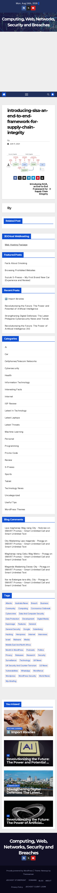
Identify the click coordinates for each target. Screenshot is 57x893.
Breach (34, 603)
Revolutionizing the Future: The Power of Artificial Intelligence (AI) (28, 823)
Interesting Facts (13, 389)
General (32, 624)
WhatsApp (25, 671)
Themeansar (28, 874)
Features (22, 624)
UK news (37, 660)
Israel (8, 639)
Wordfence (38, 671)
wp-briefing (11, 681)
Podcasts (31, 650)
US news (43, 665)
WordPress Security (27, 676)
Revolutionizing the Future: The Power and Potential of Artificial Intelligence (28, 762)
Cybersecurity (12, 368)
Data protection (12, 619)
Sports (8, 474)
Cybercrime (11, 613)
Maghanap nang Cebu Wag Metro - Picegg (27, 553)
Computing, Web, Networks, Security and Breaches (28, 847)
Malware (17, 639)
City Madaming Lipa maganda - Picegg (24, 541)
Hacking (9, 634)
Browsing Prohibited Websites (20, 270)
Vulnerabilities (12, 671)
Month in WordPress (14, 650)
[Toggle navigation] (27, 94)
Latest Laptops (12, 417)
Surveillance (11, 660)
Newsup (44, 871)
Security (41, 655)
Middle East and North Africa (18, 645)
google (26, 629)
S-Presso (9, 467)
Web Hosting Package (16, 244)
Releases (19, 655)
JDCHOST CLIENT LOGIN (35, 887)
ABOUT (48, 881)
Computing (23, 608)
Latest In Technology (16, 410)
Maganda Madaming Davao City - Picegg (25, 566)
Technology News (14, 488)
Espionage (10, 624)
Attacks (9, 603)
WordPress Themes (15, 509)
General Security (13, 629)
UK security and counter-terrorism (21, 665)
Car (6, 354)
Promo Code (11, 453)
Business (44, 603)
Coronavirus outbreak (40, 608)
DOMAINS (32, 880)
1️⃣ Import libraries (14, 298)
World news (44, 676)
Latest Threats (12, 424)
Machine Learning (14, 431)
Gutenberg (38, 629)
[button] (48, 94)
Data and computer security (31, 613)
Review (8, 460)
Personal (9, 439)
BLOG (41, 881)
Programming (12, 446)
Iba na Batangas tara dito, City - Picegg (25, 579)
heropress (20, 634)
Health (8, 375)
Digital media (43, 619)
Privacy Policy (17, 887)
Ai (6, 347)
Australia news (21, 603)
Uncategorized (12, 495)
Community (10, 608)
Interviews (42, 634)
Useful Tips (11, 502)
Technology (25, 660)
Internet (9, 396)
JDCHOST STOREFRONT (16, 880)
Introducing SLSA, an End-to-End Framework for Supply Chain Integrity (39, 189)
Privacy (9, 655)
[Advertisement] (28, 61)
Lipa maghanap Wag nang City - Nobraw (26, 528)
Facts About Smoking (16, 263)
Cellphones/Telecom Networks (21, 361)
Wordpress (10, 676)
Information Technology (17, 382)
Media (27, 639)
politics (41, 650)
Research (31, 655)
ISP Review (10, 403)
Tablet (8, 481)
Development (28, 619)
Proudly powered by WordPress (19, 871)
